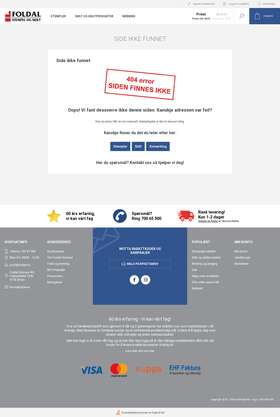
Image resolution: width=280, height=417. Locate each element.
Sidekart (197, 288)
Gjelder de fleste (208, 221)
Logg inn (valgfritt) (239, 3)
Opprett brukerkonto (204, 3)
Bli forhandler (56, 270)
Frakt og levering (58, 264)
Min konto (241, 251)
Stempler (120, 146)
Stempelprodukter (204, 251)
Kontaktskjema (20, 287)
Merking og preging (204, 264)
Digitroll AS (158, 412)
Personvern (55, 276)
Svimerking (158, 146)
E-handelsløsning (131, 412)
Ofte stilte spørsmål (205, 282)
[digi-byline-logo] (119, 412)
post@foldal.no (20, 265)
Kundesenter (55, 251)
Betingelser (54, 282)
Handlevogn (242, 257)
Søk (194, 270)
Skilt (138, 146)
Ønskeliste (241, 264)
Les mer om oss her (139, 351)
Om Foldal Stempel (60, 257)
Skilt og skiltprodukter (206, 257)
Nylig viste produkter (205, 276)
